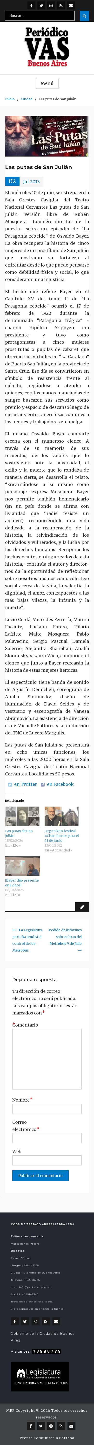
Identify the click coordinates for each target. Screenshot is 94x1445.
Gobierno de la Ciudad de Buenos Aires (42, 1336)
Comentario (24, 1025)
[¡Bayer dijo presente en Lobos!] (22, 866)
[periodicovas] (51, 5)
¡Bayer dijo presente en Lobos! (22, 882)
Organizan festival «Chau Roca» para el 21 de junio (62, 836)
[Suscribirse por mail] (71, 5)
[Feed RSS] (61, 5)
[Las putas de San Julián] (22, 816)
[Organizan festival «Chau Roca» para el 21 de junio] (62, 816)
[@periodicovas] (31, 5)
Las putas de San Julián (19, 833)
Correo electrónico (24, 1125)
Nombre (22, 1100)
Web (16, 1151)
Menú (47, 83)
